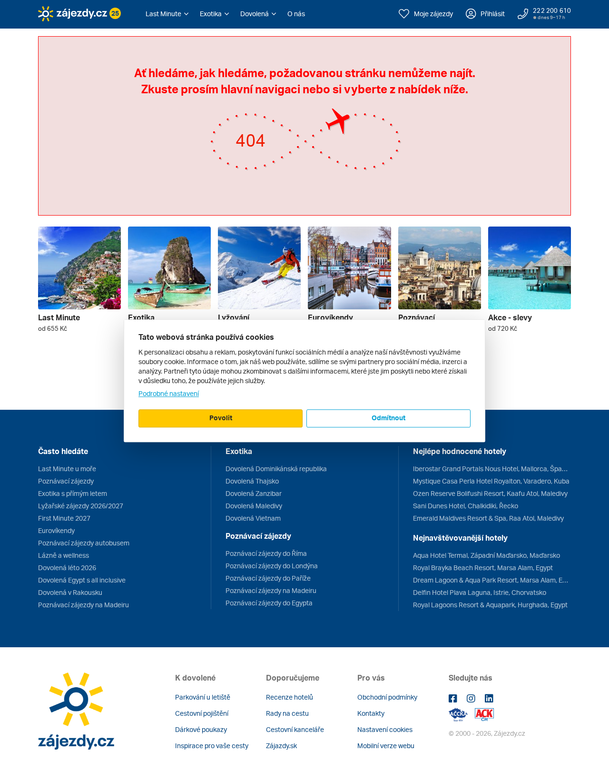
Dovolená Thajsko (252, 481)
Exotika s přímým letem (72, 493)
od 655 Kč (52, 328)
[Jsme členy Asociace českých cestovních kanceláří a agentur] (462, 714)
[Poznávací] (439, 268)
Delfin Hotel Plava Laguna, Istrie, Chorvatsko (479, 592)
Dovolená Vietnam (253, 518)
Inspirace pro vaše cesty (211, 745)
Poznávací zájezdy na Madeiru (83, 605)
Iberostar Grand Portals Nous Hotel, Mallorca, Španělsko (492, 469)
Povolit (220, 418)
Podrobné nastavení (168, 393)
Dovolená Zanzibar (254, 493)
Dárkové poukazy (201, 729)
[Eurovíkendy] (349, 268)
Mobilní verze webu (385, 745)
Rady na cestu (287, 713)
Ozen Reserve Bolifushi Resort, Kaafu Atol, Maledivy (490, 493)
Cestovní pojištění (201, 713)
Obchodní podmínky (387, 697)
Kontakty (370, 713)
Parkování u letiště (202, 697)
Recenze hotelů (289, 697)
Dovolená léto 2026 (67, 567)
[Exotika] (169, 268)
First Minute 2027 (64, 518)
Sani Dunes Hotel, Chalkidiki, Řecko (465, 506)
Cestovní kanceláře (295, 729)
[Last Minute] (79, 268)
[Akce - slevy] (529, 268)
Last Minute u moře (67, 469)
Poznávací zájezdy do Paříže (268, 578)
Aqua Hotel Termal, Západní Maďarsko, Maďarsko (486, 555)
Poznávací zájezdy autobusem (83, 543)
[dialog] (304, 380)
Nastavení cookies (385, 729)
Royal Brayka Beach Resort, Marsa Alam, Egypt (483, 567)
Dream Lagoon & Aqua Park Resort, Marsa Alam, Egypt (492, 580)
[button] (167, 14)
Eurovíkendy (56, 530)
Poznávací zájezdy (66, 481)
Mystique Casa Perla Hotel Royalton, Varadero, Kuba (491, 481)
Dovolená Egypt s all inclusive (82, 580)
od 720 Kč (502, 328)
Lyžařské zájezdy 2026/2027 (80, 506)
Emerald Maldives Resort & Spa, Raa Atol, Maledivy (488, 518)
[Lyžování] (259, 268)
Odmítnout (388, 418)
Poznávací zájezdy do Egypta (269, 603)
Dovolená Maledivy (254, 506)
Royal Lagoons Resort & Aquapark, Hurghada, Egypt (490, 605)
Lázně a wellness (63, 555)
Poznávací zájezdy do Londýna (272, 566)
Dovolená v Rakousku (70, 592)
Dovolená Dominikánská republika (276, 469)
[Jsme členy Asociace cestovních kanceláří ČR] (484, 714)
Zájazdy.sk (281, 745)
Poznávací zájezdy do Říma (266, 553)
